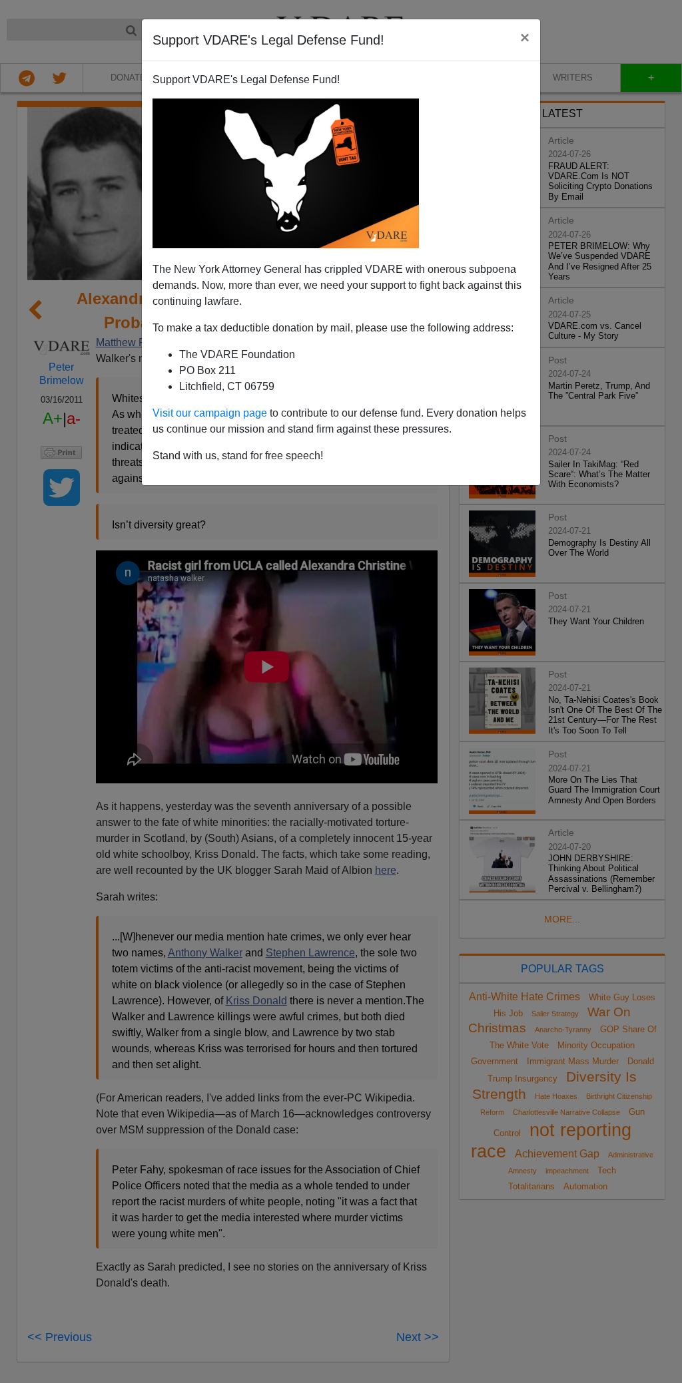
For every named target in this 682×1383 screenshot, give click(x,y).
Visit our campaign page (210, 413)
